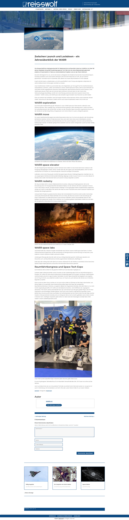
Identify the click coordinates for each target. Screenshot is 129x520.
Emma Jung (59, 486)
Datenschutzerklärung (64, 516)
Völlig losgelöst (30, 484)
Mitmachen (86, 9)
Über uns (77, 9)
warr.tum (49, 390)
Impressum (52, 516)
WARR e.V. (49, 401)
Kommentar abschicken (85, 453)
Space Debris (86, 484)
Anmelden (77, 516)
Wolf (70, 9)
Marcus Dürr (30, 486)
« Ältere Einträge (28, 492)
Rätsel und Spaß (60, 9)
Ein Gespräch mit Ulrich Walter (62, 484)
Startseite (39, 9)
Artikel (48, 9)
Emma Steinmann (38, 486)
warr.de (37, 390)
